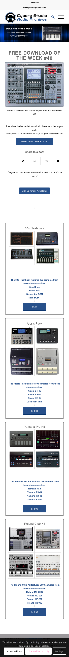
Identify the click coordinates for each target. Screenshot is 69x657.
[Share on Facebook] (11, 161)
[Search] (51, 16)
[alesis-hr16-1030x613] (47, 361)
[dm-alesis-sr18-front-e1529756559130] (21, 336)
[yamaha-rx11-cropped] (21, 459)
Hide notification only (38, 651)
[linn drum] (21, 239)
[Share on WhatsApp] (34, 161)
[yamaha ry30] (21, 438)
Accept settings (14, 651)
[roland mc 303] (21, 565)
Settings (59, 651)
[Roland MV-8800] (21, 539)
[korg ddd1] (47, 256)
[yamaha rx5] (47, 439)
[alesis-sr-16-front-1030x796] (47, 336)
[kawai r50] (47, 239)
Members (35, 2)
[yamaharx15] (47, 459)
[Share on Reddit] (46, 161)
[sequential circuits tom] (21, 254)
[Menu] (59, 16)
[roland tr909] (47, 565)
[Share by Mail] (58, 161)
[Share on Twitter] (23, 161)
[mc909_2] (47, 539)
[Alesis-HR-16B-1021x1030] (21, 361)
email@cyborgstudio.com (34, 7)
